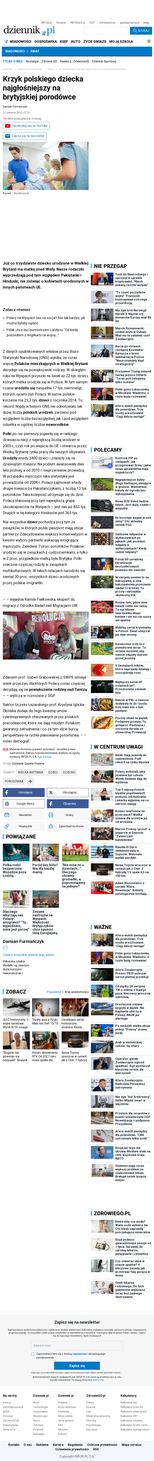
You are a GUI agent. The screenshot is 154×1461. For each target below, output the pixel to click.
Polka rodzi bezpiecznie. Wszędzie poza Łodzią (14, 870)
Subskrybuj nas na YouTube (30, 126)
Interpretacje (10, 1425)
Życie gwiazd (66, 1420)
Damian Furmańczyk (15, 106)
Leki (88, 1411)
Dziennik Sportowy (104, 61)
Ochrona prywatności (102, 1445)
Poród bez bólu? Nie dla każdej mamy (45, 868)
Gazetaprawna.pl (13, 1407)
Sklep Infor (9, 1429)
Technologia (40, 1407)
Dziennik (7, 69)
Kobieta (62, 1402)
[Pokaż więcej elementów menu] (149, 42)
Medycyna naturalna (98, 1416)
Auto (36, 1402)
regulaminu (79, 1353)
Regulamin (75, 1445)
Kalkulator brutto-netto (134, 1425)
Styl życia (91, 1429)
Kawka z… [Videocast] (74, 61)
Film (60, 1425)
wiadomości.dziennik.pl (30, 69)
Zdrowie (38, 1425)
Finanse (90, 1407)
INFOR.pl (47, 22)
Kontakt (13, 1445)
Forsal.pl (8, 1416)
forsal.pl (61, 22)
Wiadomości (15, 51)
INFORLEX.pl (77, 22)
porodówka (14, 781)
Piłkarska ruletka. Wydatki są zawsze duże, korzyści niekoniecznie (16, 967)
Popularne (54, 992)
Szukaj (143, 30)
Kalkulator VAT (129, 1416)
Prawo (90, 1402)
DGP (92, 22)
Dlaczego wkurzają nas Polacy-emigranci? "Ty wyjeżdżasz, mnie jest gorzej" (16, 920)
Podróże (38, 1429)
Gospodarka (40, 1411)
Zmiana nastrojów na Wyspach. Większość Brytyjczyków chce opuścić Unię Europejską (44, 922)
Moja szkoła (65, 1416)
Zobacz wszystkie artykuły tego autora (28, 955)
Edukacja (63, 1411)
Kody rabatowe (67, 1407)
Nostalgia (32, 61)
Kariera (58, 1445)
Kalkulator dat (129, 1402)
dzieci (53, 772)
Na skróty (10, 1395)
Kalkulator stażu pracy (134, 1411)
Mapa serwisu (131, 1445)
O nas (28, 1445)
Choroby (91, 1420)
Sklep (146, 22)
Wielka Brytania (30, 772)
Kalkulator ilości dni (132, 1407)
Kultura (62, 1434)
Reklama (42, 1445)
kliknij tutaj (98, 1380)
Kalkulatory (129, 1395)
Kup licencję (44, 756)
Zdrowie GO (49, 61)
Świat (35, 51)
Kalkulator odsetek (132, 1420)
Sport (36, 1420)
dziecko (69, 772)
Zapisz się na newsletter (28, 136)
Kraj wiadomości (77, 992)
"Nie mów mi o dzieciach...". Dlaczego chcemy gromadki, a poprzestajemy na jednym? (73, 875)
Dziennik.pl (41, 1395)
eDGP (6, 1411)
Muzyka (63, 1429)
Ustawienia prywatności (72, 1449)
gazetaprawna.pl (129, 22)
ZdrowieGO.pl (107, 22)
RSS (96, 1449)
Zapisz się (77, 1366)
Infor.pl (7, 1402)
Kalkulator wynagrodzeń (135, 1429)
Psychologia (93, 1425)
